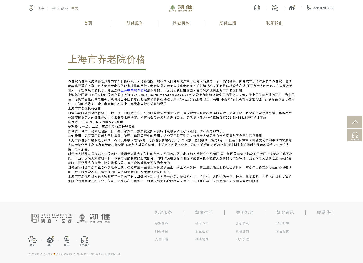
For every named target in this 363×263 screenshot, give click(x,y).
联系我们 (274, 23)
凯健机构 (181, 23)
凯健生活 (228, 23)
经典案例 (202, 239)
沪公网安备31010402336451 (72, 254)
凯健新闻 (282, 231)
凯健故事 (282, 223)
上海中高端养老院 (134, 90)
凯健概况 (242, 223)
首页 (88, 23)
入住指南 (161, 239)
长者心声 (202, 223)
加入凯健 (242, 239)
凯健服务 (134, 23)
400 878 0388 (324, 8)
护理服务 (161, 223)
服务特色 (161, 231)
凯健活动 (202, 231)
